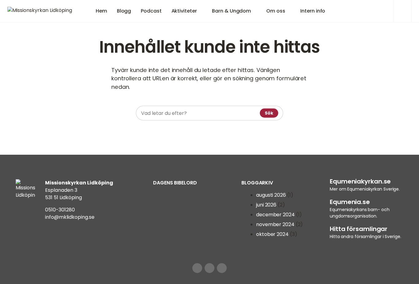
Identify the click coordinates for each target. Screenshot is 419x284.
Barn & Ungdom (231, 10)
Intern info (312, 10)
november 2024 (275, 224)
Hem (101, 10)
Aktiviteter (184, 10)
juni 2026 (266, 204)
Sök (269, 113)
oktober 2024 (272, 234)
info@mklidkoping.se (69, 217)
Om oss (275, 10)
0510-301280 (60, 209)
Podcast (151, 10)
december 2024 (275, 214)
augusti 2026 (271, 195)
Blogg (124, 10)
